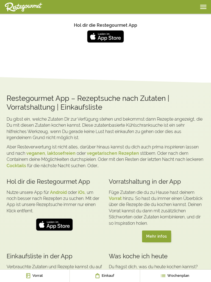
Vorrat (115, 198)
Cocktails (16, 165)
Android (58, 192)
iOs (81, 192)
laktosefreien (61, 153)
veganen (35, 153)
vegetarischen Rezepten (113, 153)
